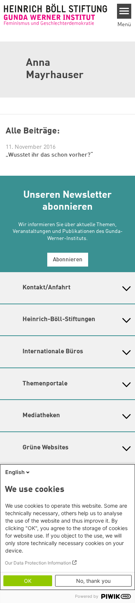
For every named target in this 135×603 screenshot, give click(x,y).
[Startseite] (55, 14)
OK (28, 581)
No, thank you (93, 581)
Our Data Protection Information (38, 563)
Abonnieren (67, 260)
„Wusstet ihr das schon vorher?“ (49, 155)
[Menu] (124, 11)
